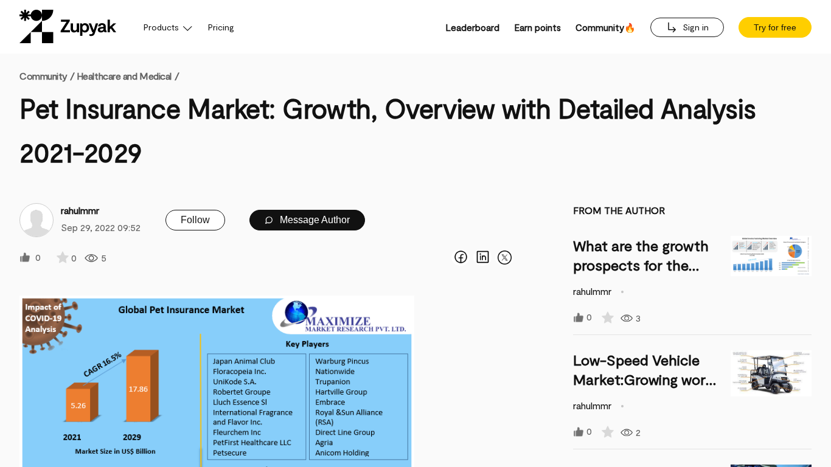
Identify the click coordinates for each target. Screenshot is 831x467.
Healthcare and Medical (124, 75)
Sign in (694, 27)
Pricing (221, 27)
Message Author (313, 220)
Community (46, 75)
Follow (195, 220)
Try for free (775, 27)
